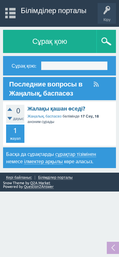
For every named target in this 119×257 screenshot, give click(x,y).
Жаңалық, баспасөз (44, 116)
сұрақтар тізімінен (75, 154)
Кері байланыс (19, 177)
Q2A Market (40, 183)
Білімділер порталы (53, 10)
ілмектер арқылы (43, 161)
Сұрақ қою (49, 41)
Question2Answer (39, 186)
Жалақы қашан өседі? (56, 108)
